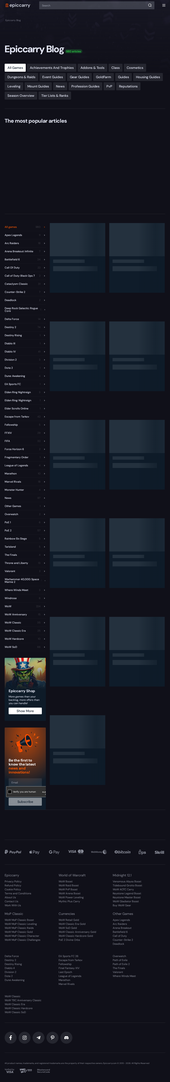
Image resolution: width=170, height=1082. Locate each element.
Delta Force (12, 956)
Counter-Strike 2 (123, 940)
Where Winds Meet (124, 976)
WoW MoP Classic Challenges (22, 940)
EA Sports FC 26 (68, 956)
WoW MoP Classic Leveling (21, 924)
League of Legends (70, 976)
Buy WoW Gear (122, 905)
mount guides (38, 86)
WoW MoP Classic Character (22, 936)
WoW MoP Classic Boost (19, 920)
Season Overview (20, 95)
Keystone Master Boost (127, 897)
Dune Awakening (15, 980)
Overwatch (119, 956)
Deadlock (118, 944)
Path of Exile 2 (121, 964)
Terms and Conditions (18, 893)
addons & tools (92, 68)
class (115, 68)
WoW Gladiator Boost (126, 901)
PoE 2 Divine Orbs (69, 940)
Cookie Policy (13, 889)
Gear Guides (79, 77)
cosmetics (135, 68)
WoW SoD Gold (68, 928)
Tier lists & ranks (54, 95)
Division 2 (10, 972)
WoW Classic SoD (15, 1012)
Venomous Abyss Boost (127, 881)
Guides (123, 77)
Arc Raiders (120, 924)
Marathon (64, 980)
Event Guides (52, 77)
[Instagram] (25, 1038)
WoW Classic (12, 996)
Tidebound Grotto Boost (127, 885)
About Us (10, 897)
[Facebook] (11, 1038)
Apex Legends (121, 920)
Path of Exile (120, 960)
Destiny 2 (10, 960)
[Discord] (66, 1038)
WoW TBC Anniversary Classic (23, 1000)
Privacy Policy (13, 881)
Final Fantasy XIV (69, 968)
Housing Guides (148, 77)
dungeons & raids (21, 77)
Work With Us (13, 905)
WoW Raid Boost (69, 885)
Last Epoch (65, 972)
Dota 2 (9, 976)
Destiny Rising (13, 964)
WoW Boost (66, 881)
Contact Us (11, 901)
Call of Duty (120, 936)
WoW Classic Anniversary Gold (77, 932)
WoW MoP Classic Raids (19, 928)
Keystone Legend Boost (127, 893)
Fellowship (65, 964)
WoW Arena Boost (70, 893)
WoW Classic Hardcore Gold (76, 936)
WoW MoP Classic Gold (19, 932)
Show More (25, 711)
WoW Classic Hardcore (19, 1008)
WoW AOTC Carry (123, 889)
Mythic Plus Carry (69, 901)
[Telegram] (38, 1038)
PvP (109, 86)
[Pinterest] (52, 1038)
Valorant (118, 972)
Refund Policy (13, 885)
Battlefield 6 (120, 932)
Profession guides (85, 86)
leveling (13, 86)
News (60, 86)
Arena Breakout (122, 928)
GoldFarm (103, 77)
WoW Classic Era (15, 1004)
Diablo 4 (10, 968)
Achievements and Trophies (52, 68)
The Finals (119, 968)
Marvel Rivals (67, 984)
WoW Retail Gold (69, 920)
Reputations (128, 86)
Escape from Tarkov (70, 960)
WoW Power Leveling (71, 897)
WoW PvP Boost (68, 889)
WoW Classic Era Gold (72, 924)
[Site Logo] (18, 5)
